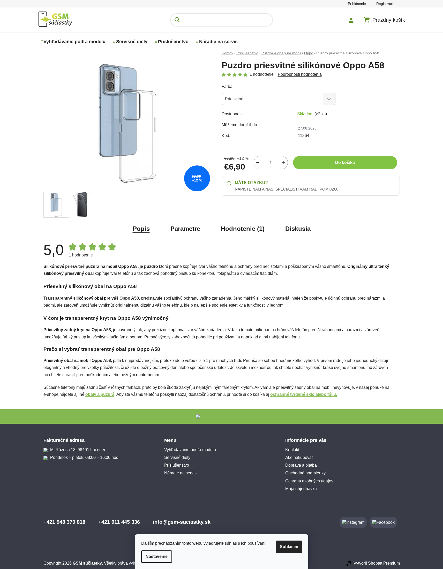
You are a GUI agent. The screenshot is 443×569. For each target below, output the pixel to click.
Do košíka (345, 162)
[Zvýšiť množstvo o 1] (284, 162)
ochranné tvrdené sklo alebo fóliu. (303, 394)
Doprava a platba (301, 465)
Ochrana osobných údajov (309, 481)
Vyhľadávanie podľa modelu (190, 449)
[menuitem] (74, 41)
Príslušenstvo (176, 465)
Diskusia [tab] (298, 228)
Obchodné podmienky (305, 473)
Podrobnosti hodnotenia (300, 74)
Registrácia (385, 4)
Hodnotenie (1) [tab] (243, 228)
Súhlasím (289, 546)
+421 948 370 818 (64, 522)
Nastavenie (157, 556)
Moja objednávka (301, 489)
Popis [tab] (141, 228)
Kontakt (292, 449)
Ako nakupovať (299, 457)
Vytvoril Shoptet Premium (377, 563)
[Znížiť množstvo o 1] (258, 162)
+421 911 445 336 (119, 522)
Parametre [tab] (185, 228)
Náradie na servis (180, 473)
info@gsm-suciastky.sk (182, 522)
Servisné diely (177, 457)
